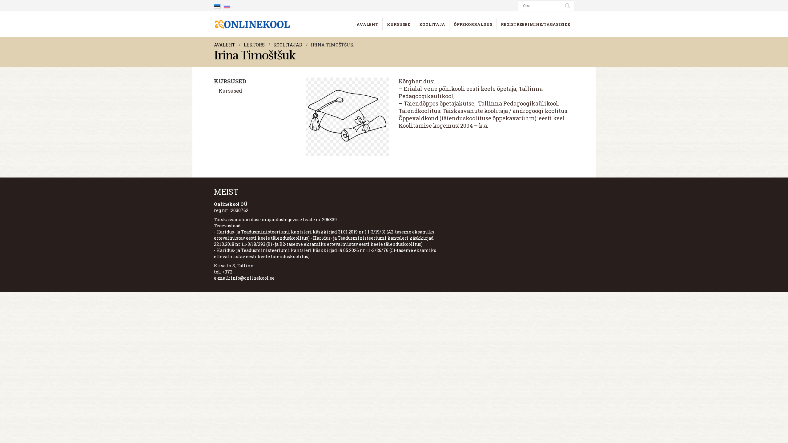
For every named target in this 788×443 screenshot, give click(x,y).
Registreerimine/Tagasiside (535, 24)
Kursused (399, 24)
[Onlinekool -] (252, 24)
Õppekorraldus (473, 24)
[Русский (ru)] (226, 5)
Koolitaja (432, 24)
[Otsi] (567, 5)
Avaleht (367, 24)
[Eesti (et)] (217, 5)
